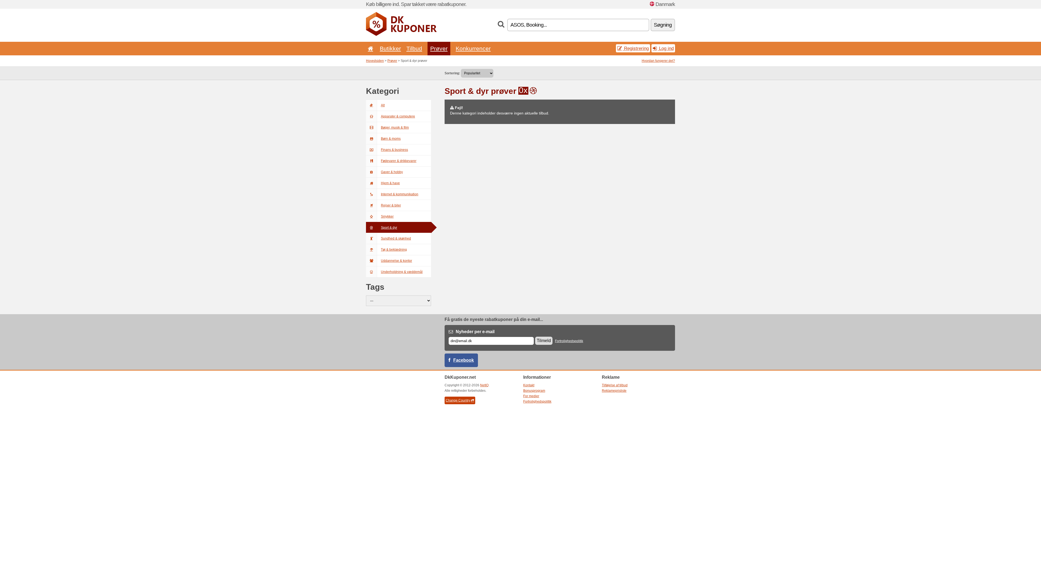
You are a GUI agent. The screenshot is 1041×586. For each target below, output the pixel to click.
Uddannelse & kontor (396, 261)
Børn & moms (391, 139)
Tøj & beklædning (394, 249)
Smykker (387, 216)
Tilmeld (544, 340)
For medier (531, 396)
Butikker (390, 48)
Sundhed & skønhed (396, 238)
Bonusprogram (534, 391)
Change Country (458, 400)
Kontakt (528, 385)
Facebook (463, 360)
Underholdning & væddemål (402, 272)
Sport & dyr (389, 228)
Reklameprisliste (614, 391)
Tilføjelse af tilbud (615, 385)
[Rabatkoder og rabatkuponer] (401, 35)
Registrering (636, 48)
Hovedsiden (375, 61)
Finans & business (394, 150)
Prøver (439, 48)
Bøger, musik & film (395, 127)
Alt (383, 105)
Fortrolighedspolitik (569, 341)
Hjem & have (390, 183)
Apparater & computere (398, 116)
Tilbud (414, 48)
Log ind (666, 48)
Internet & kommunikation (399, 194)
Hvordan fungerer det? (658, 61)
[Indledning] (369, 48)
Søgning (663, 25)
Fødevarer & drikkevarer (398, 161)
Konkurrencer (473, 48)
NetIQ (484, 385)
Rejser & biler (391, 205)
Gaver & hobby (392, 172)
